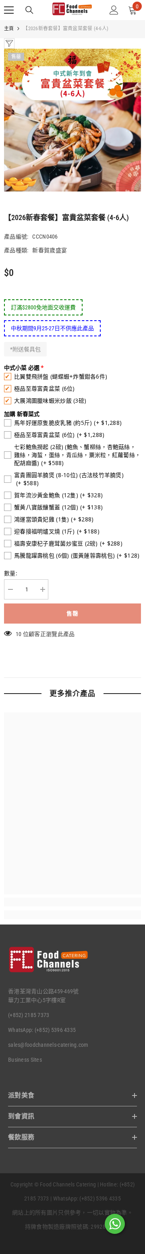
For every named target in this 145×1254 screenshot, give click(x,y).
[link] (72, 902)
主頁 (9, 28)
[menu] (9, 10)
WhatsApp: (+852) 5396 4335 (42, 1030)
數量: (10, 573)
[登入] (114, 10)
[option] (72, 120)
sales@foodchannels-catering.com (48, 1045)
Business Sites (25, 1059)
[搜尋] (29, 10)
